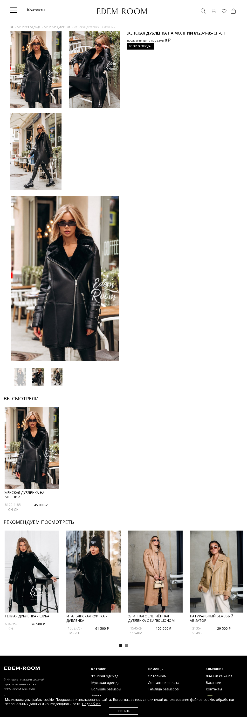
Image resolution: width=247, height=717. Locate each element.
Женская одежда (28, 27)
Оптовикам (157, 676)
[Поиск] (201, 11)
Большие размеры (106, 689)
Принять (123, 711)
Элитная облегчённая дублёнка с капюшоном (151, 618)
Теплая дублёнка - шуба (27, 616)
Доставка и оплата (163, 682)
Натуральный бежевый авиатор (211, 618)
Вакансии (213, 682)
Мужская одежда (105, 682)
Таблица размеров (163, 689)
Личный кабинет (219, 676)
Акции (96, 695)
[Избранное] (221, 11)
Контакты (214, 689)
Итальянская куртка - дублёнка (86, 618)
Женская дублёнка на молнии (24, 494)
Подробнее (91, 704)
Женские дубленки (57, 27)
